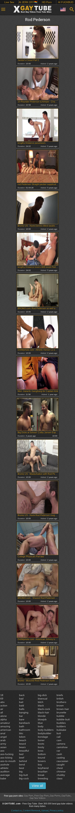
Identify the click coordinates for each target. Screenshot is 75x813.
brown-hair (63, 709)
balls (21, 709)
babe (3, 778)
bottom (42, 754)
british (60, 698)
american (5, 730)
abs (2, 702)
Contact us (16, 810)
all (1, 712)
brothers (61, 702)
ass (2, 750)
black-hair (43, 712)
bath (21, 726)
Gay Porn (28, 796)
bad (21, 698)
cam (59, 740)
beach (22, 740)
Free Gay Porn (41, 796)
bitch (40, 702)
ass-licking (6, 757)
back (22, 695)
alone (3, 716)
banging (23, 712)
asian (3, 747)
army (3, 743)
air (1, 709)
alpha (3, 719)
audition (4, 771)
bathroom (24, 730)
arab (3, 740)
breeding (43, 778)
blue (40, 723)
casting (61, 757)
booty (41, 747)
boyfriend (43, 768)
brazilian (43, 771)
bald (21, 705)
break (41, 775)
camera (61, 743)
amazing (5, 726)
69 (1, 698)
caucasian (62, 761)
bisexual (42, 698)
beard (22, 743)
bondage (43, 737)
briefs (60, 695)
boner (41, 740)
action (3, 705)
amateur (5, 723)
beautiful (24, 750)
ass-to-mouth (8, 761)
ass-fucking (6, 754)
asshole (4, 764)
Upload (45, 810)
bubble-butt (63, 719)
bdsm (22, 737)
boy (40, 764)
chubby (61, 775)
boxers (42, 761)
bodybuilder (44, 733)
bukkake (61, 730)
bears (22, 747)
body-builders (46, 730)
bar (21, 716)
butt (59, 733)
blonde (42, 716)
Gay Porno (55, 796)
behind (23, 761)
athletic (4, 768)
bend (22, 764)
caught (60, 764)
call (58, 737)
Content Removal (31, 810)
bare (21, 719)
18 (1, 695)
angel (3, 737)
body (41, 726)
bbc (21, 733)
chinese (61, 771)
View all (37, 786)
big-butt (23, 775)
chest (60, 768)
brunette (61, 712)
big (21, 771)
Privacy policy (56, 810)
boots (41, 743)
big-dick (42, 695)
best (21, 768)
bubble (60, 716)
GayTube (66, 796)
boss (40, 750)
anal (2, 733)
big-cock (24, 778)
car (58, 750)
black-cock (44, 709)
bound (41, 757)
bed (21, 754)
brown (60, 705)
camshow (62, 747)
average (5, 775)
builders (61, 726)
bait (21, 702)
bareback (24, 723)
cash (59, 754)
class (59, 778)
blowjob (42, 719)
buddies (61, 723)
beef (21, 757)
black (41, 705)
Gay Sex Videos (38, 798)
